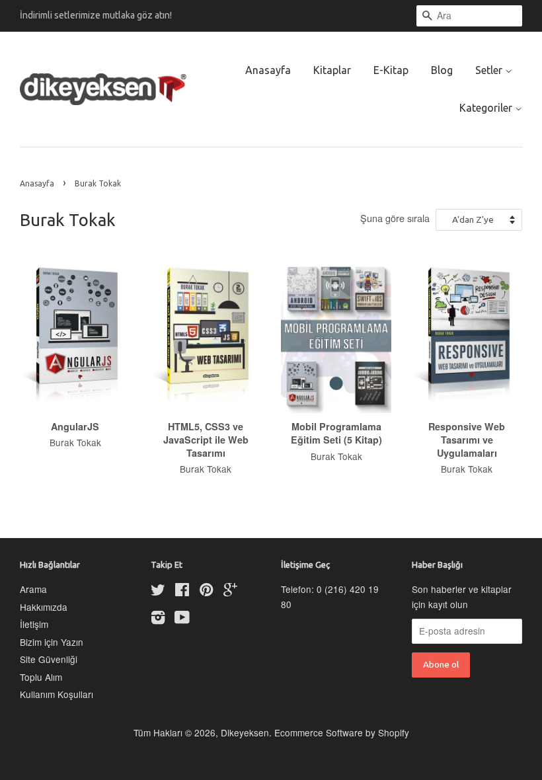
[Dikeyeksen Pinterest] (206, 591)
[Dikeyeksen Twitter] (158, 591)
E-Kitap (390, 70)
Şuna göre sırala (395, 218)
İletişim (34, 624)
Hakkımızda (43, 606)
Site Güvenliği (48, 659)
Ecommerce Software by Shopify (341, 732)
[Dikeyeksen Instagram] (158, 619)
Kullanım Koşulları (56, 694)
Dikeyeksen (245, 732)
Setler (490, 70)
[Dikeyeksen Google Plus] (230, 591)
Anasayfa (268, 70)
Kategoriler (487, 108)
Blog (442, 70)
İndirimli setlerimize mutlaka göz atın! (96, 15)
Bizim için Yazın (51, 641)
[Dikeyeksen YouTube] (182, 619)
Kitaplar (332, 70)
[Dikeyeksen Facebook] (182, 591)
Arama (33, 589)
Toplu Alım (41, 676)
